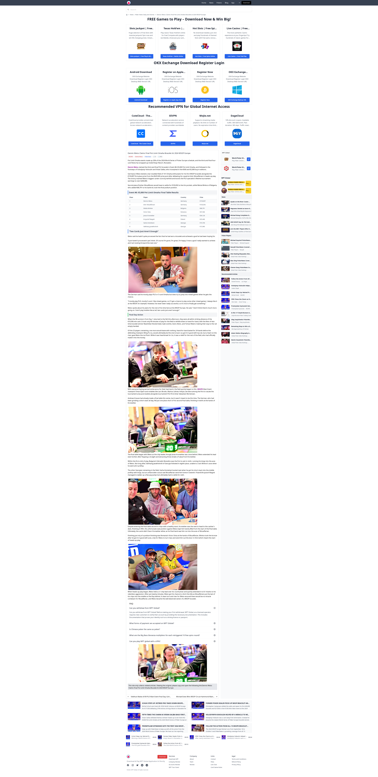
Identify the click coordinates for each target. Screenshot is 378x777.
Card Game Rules (216, 767)
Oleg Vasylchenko (245, 322)
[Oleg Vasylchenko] (225, 320)
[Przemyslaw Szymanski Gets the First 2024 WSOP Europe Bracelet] (225, 307)
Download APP (173, 759)
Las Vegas (244, 281)
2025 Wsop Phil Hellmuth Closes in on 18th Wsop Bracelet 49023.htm (250, 225)
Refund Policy (236, 762)
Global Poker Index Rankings (238, 256)
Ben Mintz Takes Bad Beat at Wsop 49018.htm (243, 204)
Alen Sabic (234, 302)
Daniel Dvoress (236, 281)
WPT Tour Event (174, 767)
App (232, 3)
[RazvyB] (225, 248)
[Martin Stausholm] (225, 341)
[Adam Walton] (225, 334)
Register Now (205, 72)
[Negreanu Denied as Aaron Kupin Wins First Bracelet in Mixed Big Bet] (225, 209)
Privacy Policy (236, 764)
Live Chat (214, 764)
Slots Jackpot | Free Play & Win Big (141, 28)
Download (246, 3)
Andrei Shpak (235, 288)
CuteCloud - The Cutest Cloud (141, 115)
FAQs (212, 762)
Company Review (174, 762)
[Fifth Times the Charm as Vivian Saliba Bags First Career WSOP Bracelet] (225, 300)
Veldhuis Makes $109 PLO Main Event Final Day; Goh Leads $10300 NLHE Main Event (150, 697)
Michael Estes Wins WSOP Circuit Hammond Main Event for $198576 (194, 697)
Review (192, 764)
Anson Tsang (242, 302)
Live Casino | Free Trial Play (237, 28)
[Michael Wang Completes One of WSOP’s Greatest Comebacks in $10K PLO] (225, 216)
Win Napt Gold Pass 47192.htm (240, 329)
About (192, 759)
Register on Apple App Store (173, 72)
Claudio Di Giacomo (245, 288)
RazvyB (242, 250)
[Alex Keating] (225, 255)
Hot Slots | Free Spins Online (205, 28)
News (211, 3)
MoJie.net (205, 115)
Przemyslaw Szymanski (238, 309)
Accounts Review (174, 764)
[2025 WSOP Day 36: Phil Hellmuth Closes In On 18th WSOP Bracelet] (225, 223)
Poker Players (234, 243)
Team (191, 762)
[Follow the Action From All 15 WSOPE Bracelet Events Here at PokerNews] (225, 280)
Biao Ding (250, 263)
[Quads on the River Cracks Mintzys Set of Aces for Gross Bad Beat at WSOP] (225, 203)
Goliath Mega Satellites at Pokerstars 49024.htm (244, 231)
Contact (213, 759)
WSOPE (200, 389)
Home (204, 3)
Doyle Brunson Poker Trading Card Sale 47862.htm (245, 315)
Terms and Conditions (239, 759)
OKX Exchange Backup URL (237, 72)
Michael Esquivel (244, 243)
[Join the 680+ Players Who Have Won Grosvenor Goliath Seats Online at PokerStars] (225, 230)
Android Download (141, 72)
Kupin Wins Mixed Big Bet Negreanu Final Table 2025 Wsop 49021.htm (250, 211)
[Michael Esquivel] (225, 241)
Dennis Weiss (133, 167)
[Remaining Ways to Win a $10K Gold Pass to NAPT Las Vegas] (225, 327)
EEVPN (173, 115)
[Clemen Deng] (225, 268)
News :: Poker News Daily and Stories (142, 15)
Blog (226, 3)
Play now (248, 183)
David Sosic (250, 302)
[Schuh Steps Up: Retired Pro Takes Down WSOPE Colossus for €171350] (225, 293)
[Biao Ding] (225, 261)
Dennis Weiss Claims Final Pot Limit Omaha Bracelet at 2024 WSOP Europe (181, 15)
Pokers (219, 3)
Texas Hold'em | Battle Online (173, 28)
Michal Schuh (235, 295)
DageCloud (237, 115)
